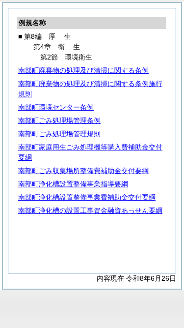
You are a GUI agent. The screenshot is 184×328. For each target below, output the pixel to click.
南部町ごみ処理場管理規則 (59, 134)
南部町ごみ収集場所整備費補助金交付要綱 (83, 171)
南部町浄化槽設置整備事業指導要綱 (73, 184)
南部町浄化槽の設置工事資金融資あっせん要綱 (90, 210)
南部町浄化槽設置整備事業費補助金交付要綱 (87, 197)
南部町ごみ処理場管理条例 (59, 120)
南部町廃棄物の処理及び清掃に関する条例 (83, 70)
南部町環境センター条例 (56, 107)
